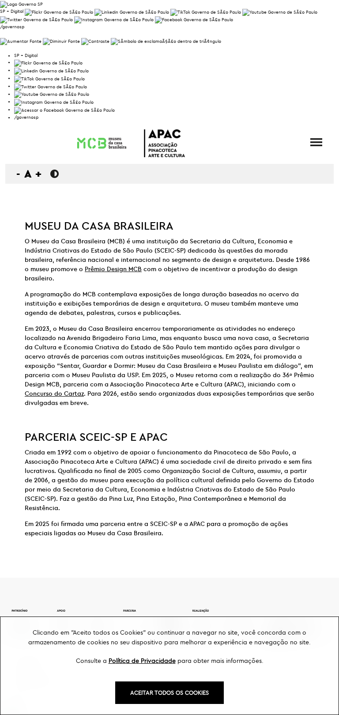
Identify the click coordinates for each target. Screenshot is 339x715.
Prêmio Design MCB (113, 269)
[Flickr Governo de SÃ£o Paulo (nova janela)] (59, 11)
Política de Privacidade (142, 661)
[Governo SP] (21, 3)
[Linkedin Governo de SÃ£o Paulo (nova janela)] (131, 11)
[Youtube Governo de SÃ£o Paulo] (51, 94)
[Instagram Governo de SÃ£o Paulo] (114, 19)
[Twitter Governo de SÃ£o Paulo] (50, 86)
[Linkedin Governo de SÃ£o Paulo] (51, 70)
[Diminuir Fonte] (61, 40)
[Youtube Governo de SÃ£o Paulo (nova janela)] (279, 11)
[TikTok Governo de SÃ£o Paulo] (49, 78)
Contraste (54, 174)
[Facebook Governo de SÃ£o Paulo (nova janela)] (194, 19)
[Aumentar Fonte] (20, 40)
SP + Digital (11, 11)
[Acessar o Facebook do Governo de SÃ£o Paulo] (64, 109)
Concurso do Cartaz (54, 393)
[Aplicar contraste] (95, 40)
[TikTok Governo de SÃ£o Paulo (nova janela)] (205, 11)
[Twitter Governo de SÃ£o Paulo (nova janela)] (36, 19)
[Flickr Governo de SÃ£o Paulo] (48, 62)
